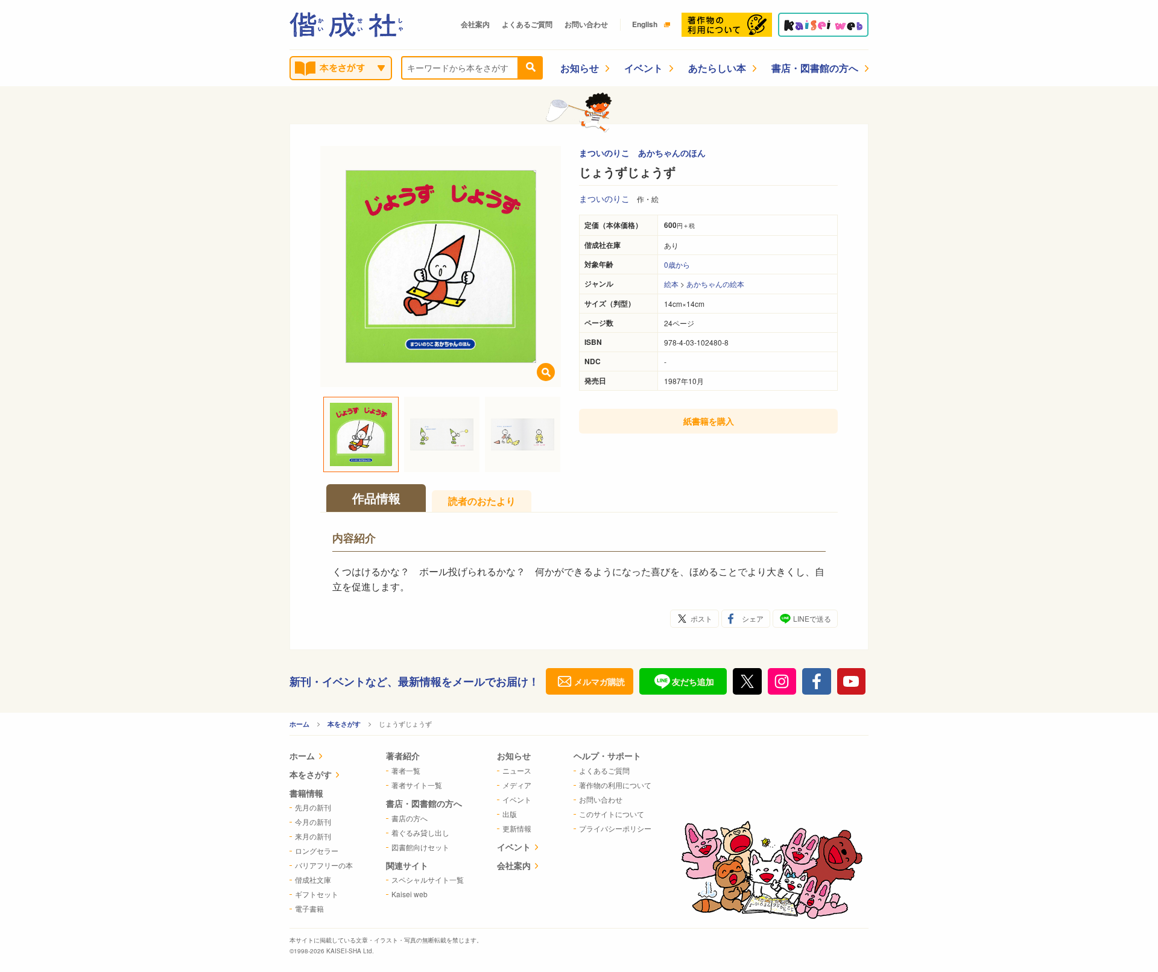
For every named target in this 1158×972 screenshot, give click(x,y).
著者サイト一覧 (416, 785)
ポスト (701, 618)
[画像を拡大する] (546, 372)
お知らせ (579, 68)
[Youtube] (851, 681)
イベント (643, 68)
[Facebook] (816, 681)
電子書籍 (309, 908)
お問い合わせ (586, 24)
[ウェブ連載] (823, 25)
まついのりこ (604, 198)
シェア (753, 618)
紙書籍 (708, 421)
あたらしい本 (717, 68)
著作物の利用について (615, 785)
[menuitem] (321, 757)
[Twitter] (747, 681)
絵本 (671, 284)
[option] (441, 266)
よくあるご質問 (527, 24)
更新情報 (516, 828)
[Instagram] (782, 681)
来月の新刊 (313, 836)
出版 (509, 814)
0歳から (677, 264)
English (644, 24)
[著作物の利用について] (727, 25)
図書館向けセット (420, 847)
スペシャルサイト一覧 (427, 879)
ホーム (299, 723)
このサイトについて (611, 814)
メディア (516, 785)
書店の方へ (409, 818)
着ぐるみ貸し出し (420, 832)
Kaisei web (409, 894)
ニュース (516, 770)
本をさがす (344, 723)
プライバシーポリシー (615, 828)
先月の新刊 (313, 807)
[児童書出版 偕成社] (346, 24)
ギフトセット (316, 894)
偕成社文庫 (313, 879)
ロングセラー (316, 850)
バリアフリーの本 (324, 865)
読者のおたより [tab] (482, 501)
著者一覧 (405, 770)
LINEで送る (812, 618)
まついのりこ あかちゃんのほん (642, 153)
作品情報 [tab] (376, 498)
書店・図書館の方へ (814, 68)
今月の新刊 (313, 821)
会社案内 (475, 24)
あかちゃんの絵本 (715, 284)
